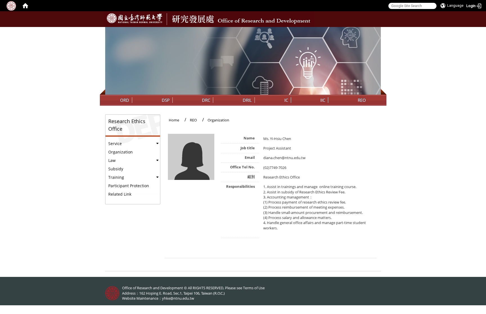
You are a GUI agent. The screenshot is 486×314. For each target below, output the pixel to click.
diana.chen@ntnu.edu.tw (284, 157)
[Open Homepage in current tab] (25, 5)
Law (112, 160)
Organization (120, 152)
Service (115, 143)
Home (174, 120)
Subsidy (115, 168)
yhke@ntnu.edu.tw (178, 298)
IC (286, 100)
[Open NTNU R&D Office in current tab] (134, 18)
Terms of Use (254, 287)
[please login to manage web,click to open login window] (11, 5)
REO (362, 100)
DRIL (247, 100)
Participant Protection (128, 185)
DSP (166, 100)
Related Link (119, 194)
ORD (124, 100)
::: (376, 31)
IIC (322, 100)
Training (116, 177)
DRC (206, 100)
